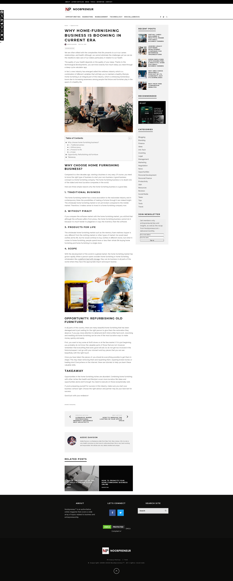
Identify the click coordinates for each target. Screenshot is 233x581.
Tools (92, 2)
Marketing (87, 17)
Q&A (140, 185)
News (140, 169)
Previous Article (82, 415)
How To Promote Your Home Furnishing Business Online (115, 482)
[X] (2, 16)
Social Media (143, 194)
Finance (141, 143)
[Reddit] (2, 23)
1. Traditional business (77, 145)
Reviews (141, 191)
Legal (140, 156)
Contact (109, 2)
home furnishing (70, 404)
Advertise (100, 2)
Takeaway (72, 157)
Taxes (140, 197)
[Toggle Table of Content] (129, 138)
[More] (2, 39)
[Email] (2, 35)
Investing (142, 153)
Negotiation (143, 166)
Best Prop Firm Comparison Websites (155, 85)
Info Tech (142, 150)
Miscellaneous (132, 17)
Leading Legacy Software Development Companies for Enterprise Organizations (155, 50)
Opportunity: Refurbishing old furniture (83, 154)
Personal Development (147, 175)
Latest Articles (77, 2)
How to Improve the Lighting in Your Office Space (112, 419)
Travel (140, 207)
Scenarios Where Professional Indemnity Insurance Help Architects (83, 420)
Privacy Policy (114, 559)
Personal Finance (145, 178)
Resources (142, 188)
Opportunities (73, 17)
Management (101, 17)
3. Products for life (76, 150)
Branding (141, 140)
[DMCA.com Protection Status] (113, 529)
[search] (165, 511)
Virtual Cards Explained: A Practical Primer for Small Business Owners (156, 38)
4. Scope (72, 152)
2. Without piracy (75, 147)
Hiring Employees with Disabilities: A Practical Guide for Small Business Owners (156, 63)
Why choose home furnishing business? (83, 142)
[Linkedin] (2, 20)
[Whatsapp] (2, 31)
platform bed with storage (89, 259)
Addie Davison (72, 44)
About (67, 2)
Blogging (141, 137)
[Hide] (0, 42)
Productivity (143, 181)
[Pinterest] (2, 27)
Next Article (117, 415)
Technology (116, 17)
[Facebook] (2, 12)
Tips (140, 200)
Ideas (87, 2)
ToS (126, 559)
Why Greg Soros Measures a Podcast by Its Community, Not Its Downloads (155, 74)
